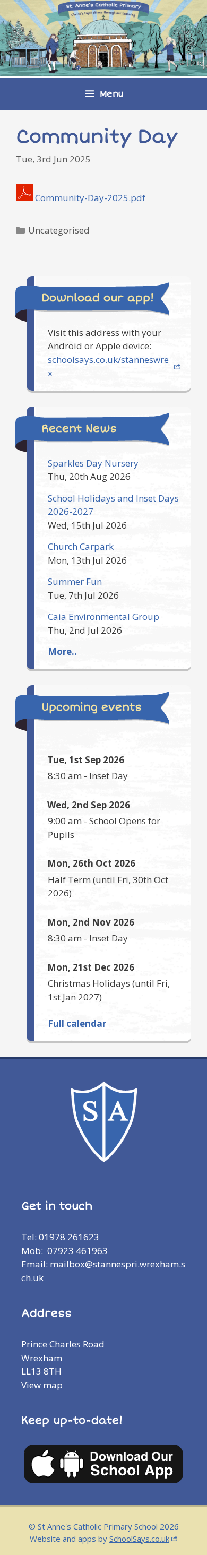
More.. (62, 651)
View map (42, 1385)
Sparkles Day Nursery (93, 463)
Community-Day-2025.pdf (90, 198)
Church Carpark (81, 546)
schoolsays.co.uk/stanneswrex (108, 366)
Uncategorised (59, 230)
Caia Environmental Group (103, 616)
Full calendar (77, 1023)
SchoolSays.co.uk (139, 1538)
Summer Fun (75, 581)
